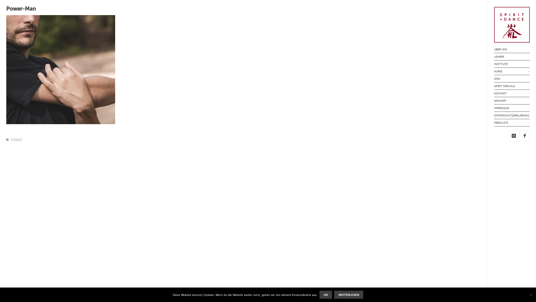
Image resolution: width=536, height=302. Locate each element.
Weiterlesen (348, 295)
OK (326, 295)
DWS (497, 79)
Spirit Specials (504, 86)
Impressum (501, 108)
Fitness (16, 139)
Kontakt (500, 93)
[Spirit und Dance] (512, 40)
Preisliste (501, 123)
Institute (501, 64)
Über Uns (500, 49)
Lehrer (499, 57)
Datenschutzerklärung (511, 115)
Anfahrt (500, 101)
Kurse (498, 71)
